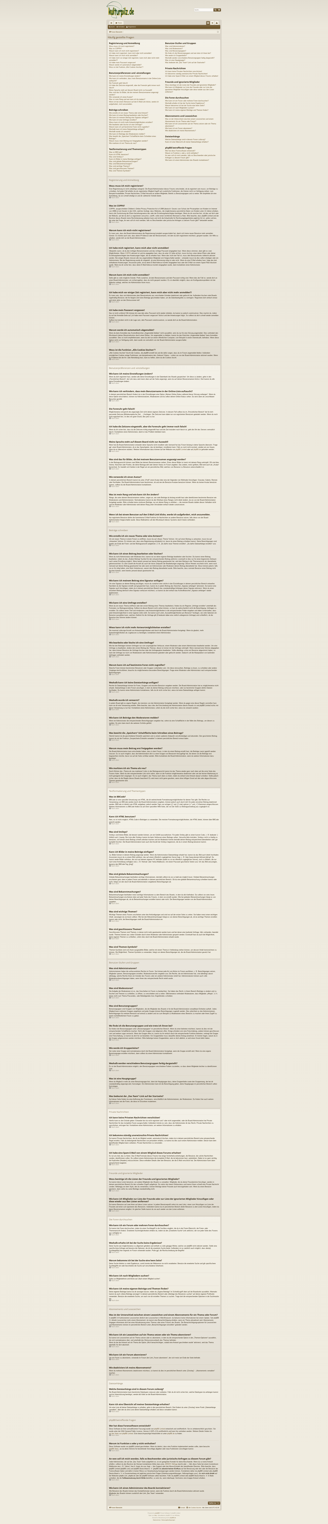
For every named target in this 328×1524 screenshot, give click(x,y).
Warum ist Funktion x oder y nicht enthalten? (181, 153)
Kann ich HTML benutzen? (119, 154)
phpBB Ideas (114, 1449)
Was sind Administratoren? (175, 46)
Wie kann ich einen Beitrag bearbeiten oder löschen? (128, 115)
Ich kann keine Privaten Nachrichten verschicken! (183, 71)
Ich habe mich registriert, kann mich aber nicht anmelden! (130, 53)
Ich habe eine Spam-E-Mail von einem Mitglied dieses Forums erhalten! (191, 76)
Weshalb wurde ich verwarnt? (120, 131)
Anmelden (121, 27)
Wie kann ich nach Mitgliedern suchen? (179, 108)
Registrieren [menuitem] (217, 23)
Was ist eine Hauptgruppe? (175, 60)
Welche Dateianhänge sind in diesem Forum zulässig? (185, 139)
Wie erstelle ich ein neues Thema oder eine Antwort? (128, 113)
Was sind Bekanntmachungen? (120, 164)
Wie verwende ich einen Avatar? (121, 97)
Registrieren (132, 27)
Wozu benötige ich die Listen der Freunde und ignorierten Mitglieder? (190, 85)
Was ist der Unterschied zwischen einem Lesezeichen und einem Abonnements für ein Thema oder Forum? (189, 120)
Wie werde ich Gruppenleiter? (176, 55)
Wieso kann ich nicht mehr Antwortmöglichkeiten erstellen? (131, 122)
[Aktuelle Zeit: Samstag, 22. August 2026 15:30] (218, 32)
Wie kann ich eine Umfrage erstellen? (123, 120)
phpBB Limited (181, 449)
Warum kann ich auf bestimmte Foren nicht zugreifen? (129, 127)
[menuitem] (208, 23)
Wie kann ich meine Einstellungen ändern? (125, 76)
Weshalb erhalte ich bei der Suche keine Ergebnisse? (185, 103)
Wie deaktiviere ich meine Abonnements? (180, 131)
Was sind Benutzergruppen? (175, 51)
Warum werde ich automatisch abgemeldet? (125, 65)
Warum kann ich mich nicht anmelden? (123, 55)
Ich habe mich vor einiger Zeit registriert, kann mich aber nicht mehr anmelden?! (134, 59)
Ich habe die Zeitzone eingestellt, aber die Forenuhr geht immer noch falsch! (134, 86)
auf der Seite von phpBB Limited (121, 1433)
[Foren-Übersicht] (120, 10)
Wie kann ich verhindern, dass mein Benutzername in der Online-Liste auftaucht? (135, 79)
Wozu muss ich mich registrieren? (121, 46)
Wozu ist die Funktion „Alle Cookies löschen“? (126, 67)
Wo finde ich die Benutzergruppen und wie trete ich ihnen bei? (188, 53)
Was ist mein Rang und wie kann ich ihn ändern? (127, 99)
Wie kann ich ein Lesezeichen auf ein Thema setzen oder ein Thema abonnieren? (190, 125)
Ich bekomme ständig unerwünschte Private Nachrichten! (186, 74)
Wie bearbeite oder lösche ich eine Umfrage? (125, 125)
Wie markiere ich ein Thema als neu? (123, 143)
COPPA (128, 253)
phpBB (157, 1513)
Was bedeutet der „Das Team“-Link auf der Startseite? (185, 62)
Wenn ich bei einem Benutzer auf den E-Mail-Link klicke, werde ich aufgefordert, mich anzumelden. (134, 103)
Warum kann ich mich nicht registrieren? (124, 51)
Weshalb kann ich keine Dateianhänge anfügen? (127, 129)
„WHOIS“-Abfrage (171, 1464)
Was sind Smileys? (116, 157)
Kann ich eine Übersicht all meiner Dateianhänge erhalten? (186, 142)
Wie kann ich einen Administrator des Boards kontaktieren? (187, 160)
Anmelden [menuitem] (213, 23)
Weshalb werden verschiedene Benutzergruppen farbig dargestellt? (189, 58)
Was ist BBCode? (115, 152)
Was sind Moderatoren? (174, 49)
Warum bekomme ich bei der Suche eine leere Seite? (185, 105)
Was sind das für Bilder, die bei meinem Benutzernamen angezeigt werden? (133, 93)
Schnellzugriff (111, 23)
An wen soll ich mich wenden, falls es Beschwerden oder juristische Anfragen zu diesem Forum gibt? (190, 156)
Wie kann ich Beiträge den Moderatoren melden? (127, 134)
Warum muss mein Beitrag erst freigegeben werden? (128, 141)
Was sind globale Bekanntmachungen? (123, 161)
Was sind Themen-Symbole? (119, 171)
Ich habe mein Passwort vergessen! (122, 62)
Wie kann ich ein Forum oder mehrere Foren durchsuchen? (187, 101)
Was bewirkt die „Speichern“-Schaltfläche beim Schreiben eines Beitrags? (132, 137)
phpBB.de (197, 449)
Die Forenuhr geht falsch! (118, 83)
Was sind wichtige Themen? (119, 166)
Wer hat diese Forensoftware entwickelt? (180, 151)
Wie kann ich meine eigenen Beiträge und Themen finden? (186, 110)
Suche (113, 27)
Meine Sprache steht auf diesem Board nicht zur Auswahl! (130, 90)
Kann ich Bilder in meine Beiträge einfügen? (125, 159)
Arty (155, 1515)
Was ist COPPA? (115, 49)
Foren (120, 23)
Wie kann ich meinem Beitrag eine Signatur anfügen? (128, 118)
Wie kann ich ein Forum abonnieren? (178, 128)
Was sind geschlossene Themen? (121, 168)
